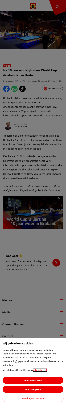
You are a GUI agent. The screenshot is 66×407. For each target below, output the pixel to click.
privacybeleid (40, 369)
